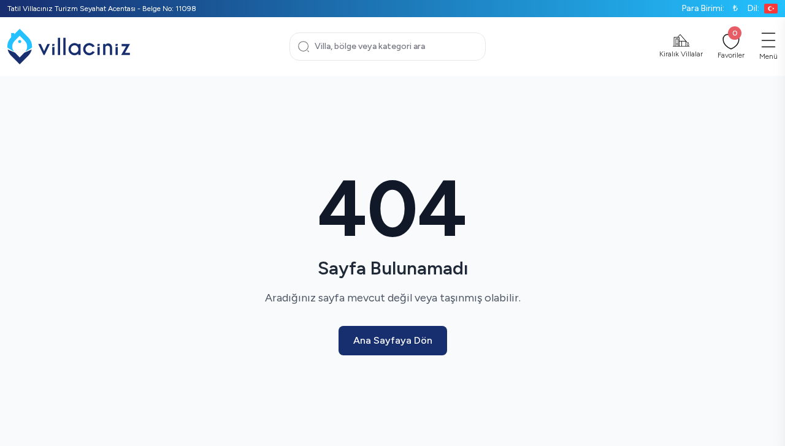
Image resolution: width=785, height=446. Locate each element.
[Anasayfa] (68, 46)
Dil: (753, 8)
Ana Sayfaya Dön (392, 340)
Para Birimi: (710, 8)
